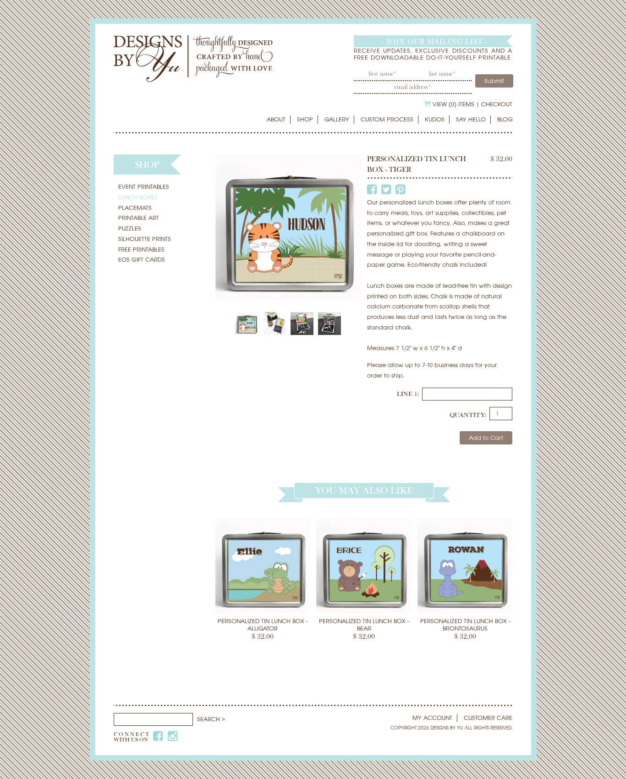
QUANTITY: (468, 415)
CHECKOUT (496, 104)
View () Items (453, 104)
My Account (432, 718)
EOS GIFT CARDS (141, 259)
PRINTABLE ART (138, 218)
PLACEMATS (135, 208)
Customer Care (488, 718)
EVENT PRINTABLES (143, 187)
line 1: (409, 394)
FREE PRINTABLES (141, 249)
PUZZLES (129, 228)
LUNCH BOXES (138, 197)
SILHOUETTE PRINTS (144, 239)
